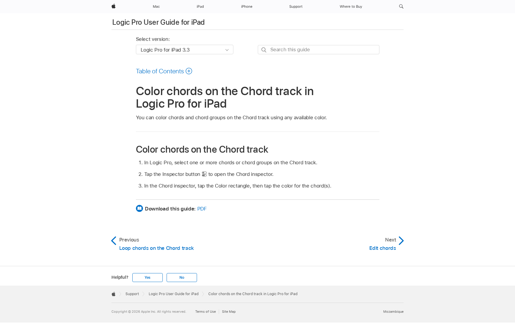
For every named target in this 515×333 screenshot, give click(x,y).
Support (132, 294)
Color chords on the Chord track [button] (202, 149)
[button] (401, 6)
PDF (202, 209)
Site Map (229, 311)
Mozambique (393, 311)
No (181, 277)
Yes (148, 277)
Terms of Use (205, 311)
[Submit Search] (264, 50)
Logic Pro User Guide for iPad (158, 22)
